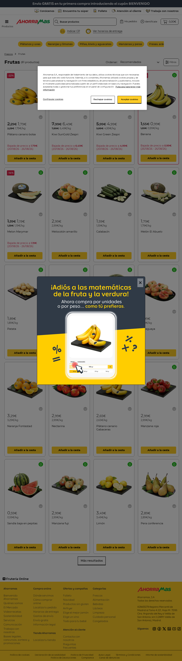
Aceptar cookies (129, 99)
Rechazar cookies (102, 99)
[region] (92, 88)
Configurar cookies (53, 99)
